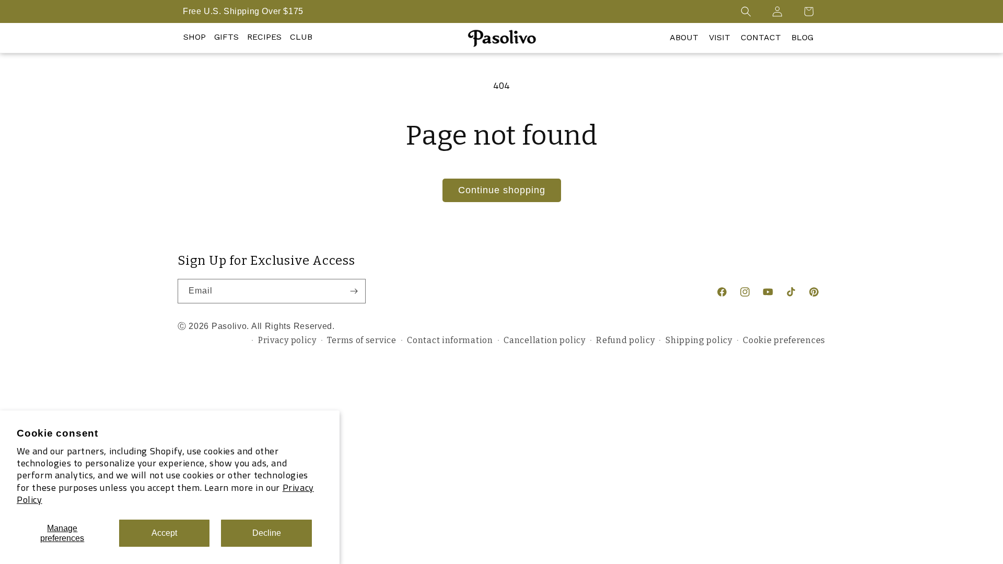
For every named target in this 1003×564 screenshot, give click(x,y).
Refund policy (625, 340)
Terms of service (361, 340)
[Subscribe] (353, 291)
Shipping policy (699, 340)
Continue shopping (501, 190)
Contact (761, 37)
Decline (266, 532)
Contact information (450, 340)
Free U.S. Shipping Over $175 (243, 11)
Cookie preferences (784, 340)
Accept (164, 532)
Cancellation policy (544, 340)
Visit (719, 37)
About (684, 37)
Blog (802, 37)
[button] (745, 11)
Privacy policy (287, 340)
